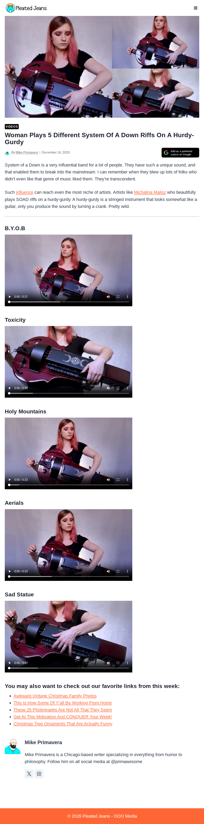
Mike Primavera (27, 152)
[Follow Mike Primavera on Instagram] (39, 773)
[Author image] (7, 152)
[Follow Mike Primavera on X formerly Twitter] (29, 773)
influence (24, 192)
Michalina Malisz (150, 192)
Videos (12, 126)
